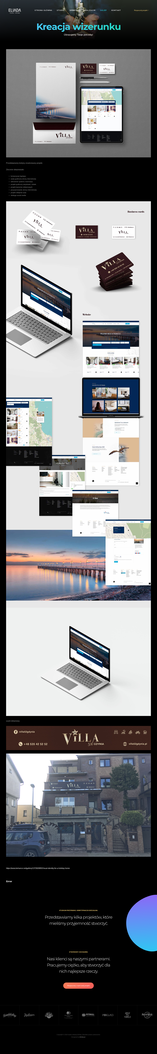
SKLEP (103, 10)
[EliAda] (14, 11)
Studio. (61, 10)
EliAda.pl (82, 1037)
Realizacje (90, 10)
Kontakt (116, 10)
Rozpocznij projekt (140, 10)
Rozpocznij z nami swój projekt (78, 986)
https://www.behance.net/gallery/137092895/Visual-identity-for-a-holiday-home (38, 868)
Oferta (74, 10)
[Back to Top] (150, 1047)
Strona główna (43, 10)
